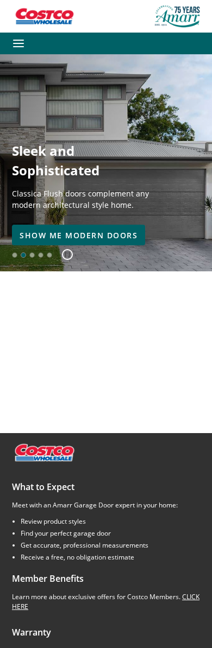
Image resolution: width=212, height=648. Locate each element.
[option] (14, 255)
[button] (63, 255)
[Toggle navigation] (18, 43)
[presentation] (78, 235)
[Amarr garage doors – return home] (177, 16)
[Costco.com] (44, 452)
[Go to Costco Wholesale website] (44, 16)
